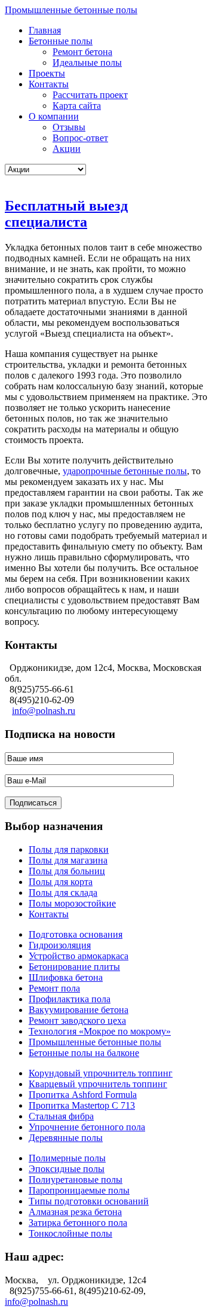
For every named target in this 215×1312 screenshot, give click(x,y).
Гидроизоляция (60, 945)
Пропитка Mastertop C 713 (82, 1105)
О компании (54, 116)
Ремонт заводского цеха (77, 1020)
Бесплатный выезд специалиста (66, 214)
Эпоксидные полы (67, 1169)
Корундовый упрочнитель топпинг (101, 1073)
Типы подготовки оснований (89, 1201)
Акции (67, 149)
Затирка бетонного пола (78, 1223)
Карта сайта (77, 105)
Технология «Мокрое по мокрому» (100, 1031)
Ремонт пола (54, 988)
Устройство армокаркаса (78, 956)
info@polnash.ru (43, 711)
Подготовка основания (75, 934)
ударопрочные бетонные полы (125, 471)
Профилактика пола (69, 999)
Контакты (49, 84)
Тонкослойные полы (70, 1233)
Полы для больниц (67, 871)
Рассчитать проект (90, 95)
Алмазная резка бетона (75, 1212)
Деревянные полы (66, 1138)
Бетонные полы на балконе (84, 1053)
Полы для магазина (68, 860)
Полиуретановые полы (75, 1179)
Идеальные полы (87, 62)
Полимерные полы (67, 1158)
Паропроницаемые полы (79, 1190)
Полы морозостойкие (72, 903)
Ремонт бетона (82, 52)
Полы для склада (63, 892)
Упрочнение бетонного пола (87, 1127)
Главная (45, 30)
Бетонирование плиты (74, 967)
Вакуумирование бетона (78, 1010)
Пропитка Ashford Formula (83, 1095)
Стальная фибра (61, 1116)
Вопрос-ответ (80, 138)
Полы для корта (61, 882)
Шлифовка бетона (66, 977)
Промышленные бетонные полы (71, 10)
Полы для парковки (69, 849)
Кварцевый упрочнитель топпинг (98, 1084)
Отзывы (69, 127)
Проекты (47, 73)
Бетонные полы (61, 41)
